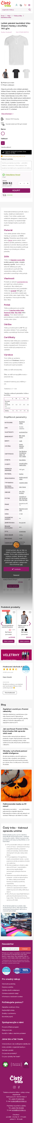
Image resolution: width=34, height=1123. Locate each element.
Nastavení (16, 575)
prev (2, 624)
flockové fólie (9, 312)
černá (21, 437)
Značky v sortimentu (9, 1013)
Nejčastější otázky (8, 1010)
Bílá (20, 436)
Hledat (29, 10)
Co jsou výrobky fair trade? (11, 1056)
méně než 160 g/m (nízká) (19, 124)
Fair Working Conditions (23, 452)
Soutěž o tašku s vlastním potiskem (14, 1033)
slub (20, 487)
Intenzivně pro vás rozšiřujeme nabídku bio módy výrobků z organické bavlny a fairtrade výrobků (16, 1047)
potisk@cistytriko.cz (19, 1110)
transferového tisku (16, 310)
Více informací (6, 114)
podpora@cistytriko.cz (19, 1101)
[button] (13, 584)
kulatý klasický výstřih (21, 446)
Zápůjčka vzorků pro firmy (10, 1007)
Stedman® (9, 32)
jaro (20, 491)
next (30, 624)
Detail (8, 641)
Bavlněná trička (22, 422)
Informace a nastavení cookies (12, 996)
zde (21, 564)
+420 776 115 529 (17, 1108)
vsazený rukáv (23, 482)
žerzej (10, 240)
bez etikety (22, 460)
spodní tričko (23, 463)
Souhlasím (17, 569)
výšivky (6, 315)
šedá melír (22, 630)
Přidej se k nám (7, 1030)
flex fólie (18, 312)
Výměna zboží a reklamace (11, 990)
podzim (21, 493)
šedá (23, 436)
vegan (24, 456)
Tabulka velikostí (6, 147)
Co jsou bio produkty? (9, 1053)
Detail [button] (13, 586)
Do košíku (16, 190)
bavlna (21, 474)
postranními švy (22, 282)
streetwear (22, 531)
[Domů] (2, 16)
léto (23, 491)
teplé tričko (22, 465)
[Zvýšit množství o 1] (28, 183)
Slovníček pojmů (7, 1016)
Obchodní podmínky (8, 984)
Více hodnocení (10, 692)
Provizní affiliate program (10, 1027)
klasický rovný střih (18, 260)
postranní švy (23, 432)
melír (20, 441)
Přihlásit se (25, 949)
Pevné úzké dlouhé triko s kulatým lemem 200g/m (11, 578)
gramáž (13, 291)
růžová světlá (10, 630)
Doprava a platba (7, 987)
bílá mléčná (6, 630)
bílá (3, 630)
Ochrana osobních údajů (10, 993)
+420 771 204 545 (17, 1099)
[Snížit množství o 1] (20, 183)
